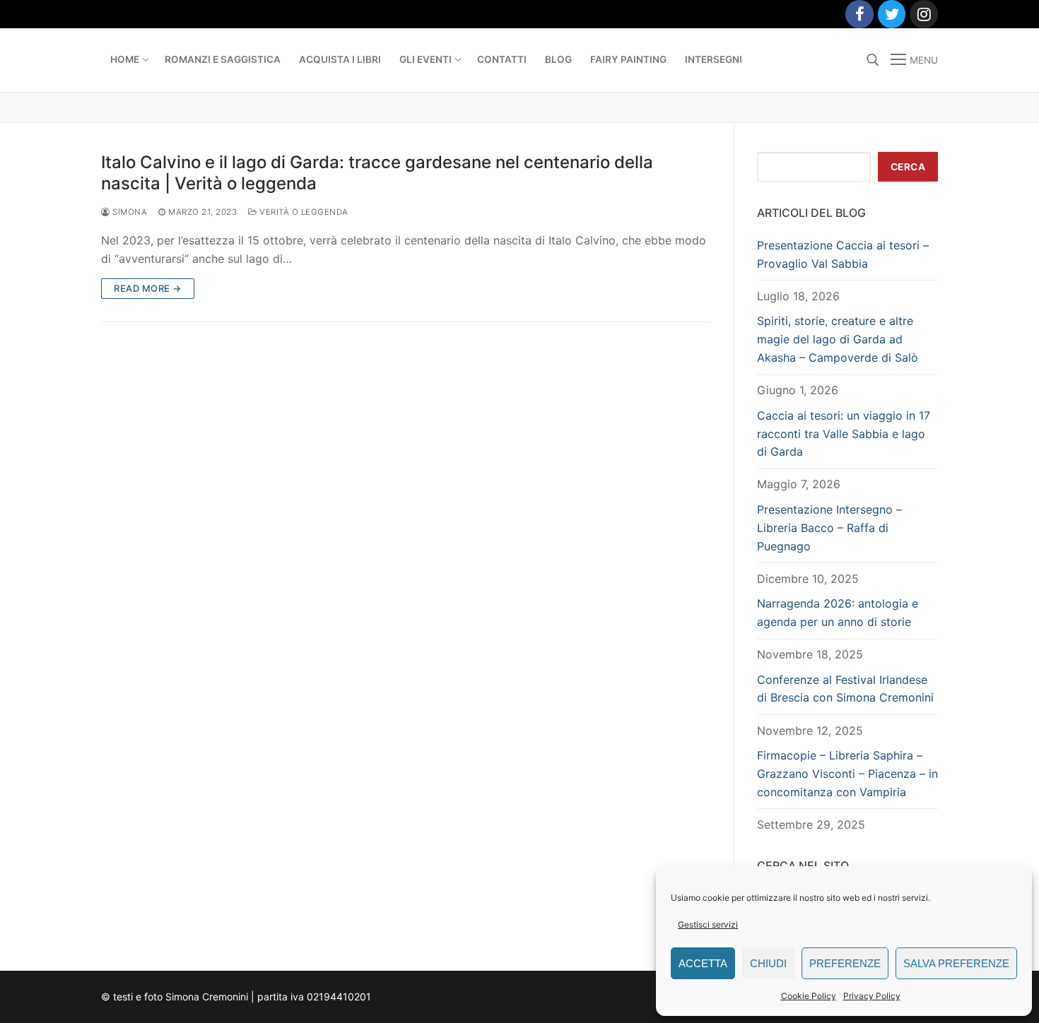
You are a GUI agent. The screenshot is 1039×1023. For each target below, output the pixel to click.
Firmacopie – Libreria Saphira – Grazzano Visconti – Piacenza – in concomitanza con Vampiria (847, 773)
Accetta (703, 963)
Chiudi (768, 963)
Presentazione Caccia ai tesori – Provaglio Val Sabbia (843, 254)
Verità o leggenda (302, 212)
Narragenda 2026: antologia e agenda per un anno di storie (837, 612)
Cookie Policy (808, 996)
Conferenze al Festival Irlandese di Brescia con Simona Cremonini (845, 689)
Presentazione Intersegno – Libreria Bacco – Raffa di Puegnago (829, 527)
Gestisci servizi (708, 924)
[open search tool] (873, 60)
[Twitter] (892, 14)
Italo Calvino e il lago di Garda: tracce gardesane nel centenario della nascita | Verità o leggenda (377, 172)
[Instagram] (924, 14)
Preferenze (845, 963)
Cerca (908, 166)
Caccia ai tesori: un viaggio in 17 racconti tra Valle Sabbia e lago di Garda (843, 433)
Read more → (148, 288)
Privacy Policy (871, 996)
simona (128, 212)
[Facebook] (859, 14)
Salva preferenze (956, 963)
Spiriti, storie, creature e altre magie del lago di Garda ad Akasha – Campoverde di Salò (837, 339)
